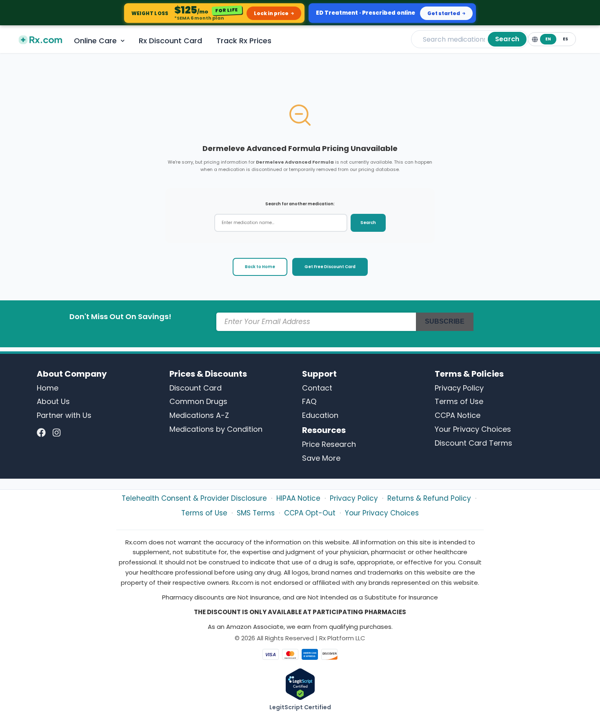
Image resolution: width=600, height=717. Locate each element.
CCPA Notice (457, 415)
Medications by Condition (215, 429)
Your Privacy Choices (473, 429)
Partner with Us (64, 415)
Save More (321, 458)
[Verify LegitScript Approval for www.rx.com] (300, 683)
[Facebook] (41, 432)
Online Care (95, 41)
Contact (317, 388)
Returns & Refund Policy (429, 498)
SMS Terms (256, 513)
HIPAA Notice (298, 498)
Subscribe (444, 321)
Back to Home (260, 267)
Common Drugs (198, 401)
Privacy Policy (459, 388)
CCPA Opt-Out (310, 513)
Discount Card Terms (473, 443)
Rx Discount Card (170, 41)
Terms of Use (459, 401)
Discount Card (195, 388)
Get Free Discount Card (330, 267)
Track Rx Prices (243, 41)
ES (565, 39)
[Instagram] (56, 432)
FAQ (309, 401)
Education (320, 415)
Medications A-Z (199, 415)
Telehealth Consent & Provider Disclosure (194, 498)
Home (47, 388)
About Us (53, 401)
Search (507, 39)
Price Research (329, 444)
